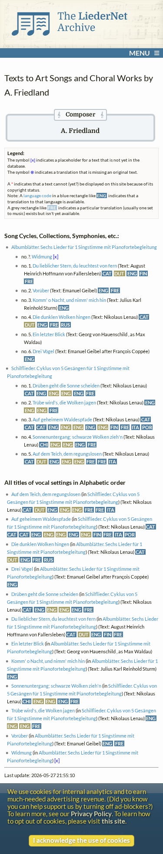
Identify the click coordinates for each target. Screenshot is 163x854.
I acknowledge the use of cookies (81, 840)
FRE (29, 281)
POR (147, 427)
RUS (65, 325)
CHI (44, 444)
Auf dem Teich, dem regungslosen (67, 454)
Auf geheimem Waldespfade (62, 419)
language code (37, 195)
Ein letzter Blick (49, 334)
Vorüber (41, 290)
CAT (107, 273)
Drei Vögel (43, 351)
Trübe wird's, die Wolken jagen (64, 402)
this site (113, 821)
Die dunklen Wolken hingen (61, 317)
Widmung (42, 256)
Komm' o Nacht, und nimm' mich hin (69, 300)
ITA (135, 427)
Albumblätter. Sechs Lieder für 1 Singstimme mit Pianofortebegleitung (84, 247)
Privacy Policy (91, 814)
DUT (119, 273)
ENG (132, 273)
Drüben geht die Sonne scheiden (66, 385)
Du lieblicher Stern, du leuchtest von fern (75, 265)
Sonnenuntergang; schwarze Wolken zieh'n (78, 437)
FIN (143, 273)
